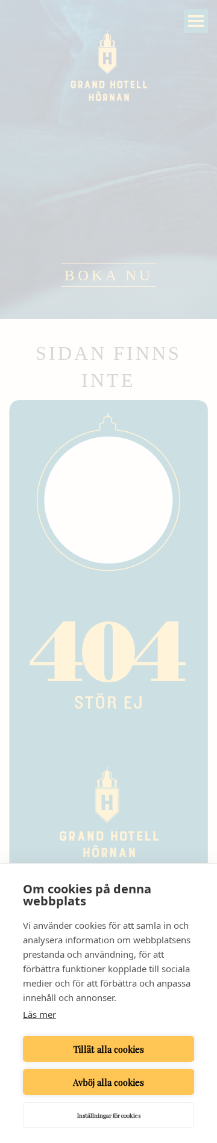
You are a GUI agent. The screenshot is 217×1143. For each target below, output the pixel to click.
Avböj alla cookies (108, 1082)
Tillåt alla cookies (109, 1049)
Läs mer (39, 1014)
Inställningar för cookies (108, 1115)
